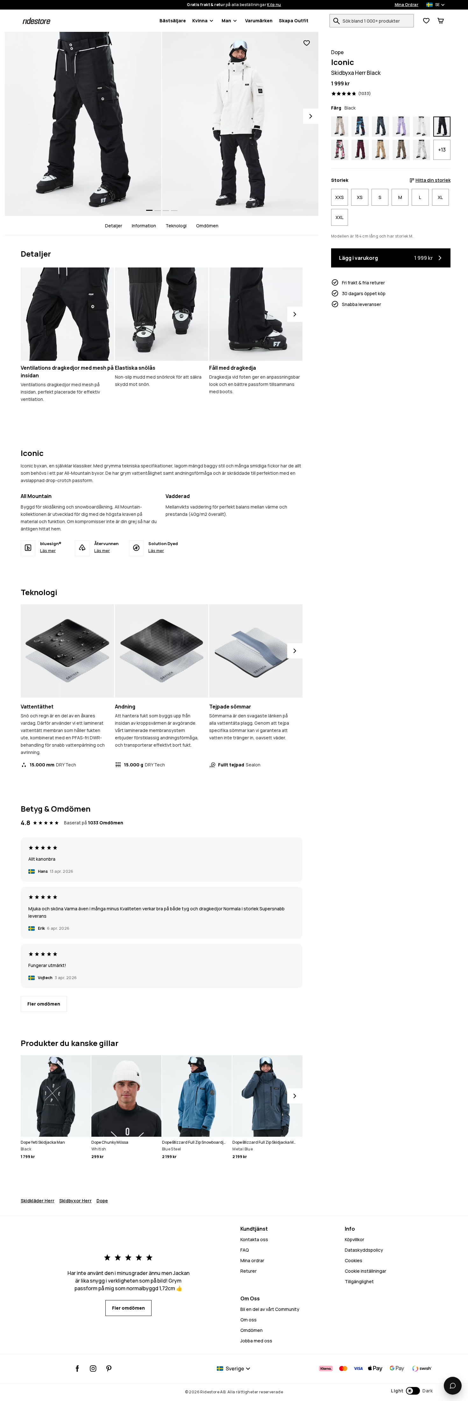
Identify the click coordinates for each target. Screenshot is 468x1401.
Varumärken (259, 21)
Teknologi (176, 226)
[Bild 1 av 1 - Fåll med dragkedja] (255, 314)
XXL (340, 217)
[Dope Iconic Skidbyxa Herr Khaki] (380, 150)
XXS (339, 197)
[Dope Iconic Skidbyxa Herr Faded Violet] (401, 127)
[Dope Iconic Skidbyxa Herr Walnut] (401, 150)
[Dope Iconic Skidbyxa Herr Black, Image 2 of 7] (240, 124)
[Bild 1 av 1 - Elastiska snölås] (161, 314)
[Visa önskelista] (426, 20)
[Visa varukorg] (440, 20)
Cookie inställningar (365, 1271)
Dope (102, 1201)
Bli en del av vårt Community (269, 1309)
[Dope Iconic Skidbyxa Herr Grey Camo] (421, 150)
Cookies (353, 1260)
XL (440, 197)
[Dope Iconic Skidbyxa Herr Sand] (339, 127)
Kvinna (200, 21)
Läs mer (48, 550)
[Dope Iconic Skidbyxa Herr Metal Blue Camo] (380, 127)
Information (144, 226)
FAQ (244, 1250)
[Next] (310, 116)
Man (226, 21)
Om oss (248, 1320)
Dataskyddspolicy (364, 1250)
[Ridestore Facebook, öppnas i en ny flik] (77, 1368)
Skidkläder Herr (37, 1201)
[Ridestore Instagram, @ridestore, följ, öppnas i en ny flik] (93, 1368)
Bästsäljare (173, 21)
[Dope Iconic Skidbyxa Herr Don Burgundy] (360, 150)
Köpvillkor (354, 1239)
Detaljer (113, 226)
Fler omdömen (43, 1004)
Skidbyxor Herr (75, 1201)
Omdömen (207, 226)
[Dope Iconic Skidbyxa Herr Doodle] (339, 150)
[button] (412, 1391)
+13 (442, 149)
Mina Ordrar (406, 4)
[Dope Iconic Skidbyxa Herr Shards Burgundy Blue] (360, 127)
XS (360, 197)
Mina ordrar (252, 1260)
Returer (248, 1271)
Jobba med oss (256, 1341)
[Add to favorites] (307, 43)
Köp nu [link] (274, 4)
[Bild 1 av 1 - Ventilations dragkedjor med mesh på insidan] (67, 314)
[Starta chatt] (453, 1386)
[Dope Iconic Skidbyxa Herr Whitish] (421, 127)
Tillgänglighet (359, 1281)
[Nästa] (294, 314)
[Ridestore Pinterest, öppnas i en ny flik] (108, 1368)
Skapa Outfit (293, 21)
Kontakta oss (254, 1239)
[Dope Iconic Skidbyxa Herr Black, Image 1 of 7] (83, 124)
